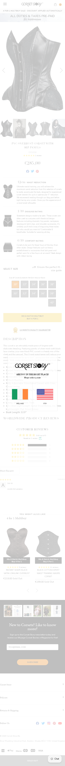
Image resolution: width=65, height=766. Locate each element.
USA (45, 403)
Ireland (20, 403)
